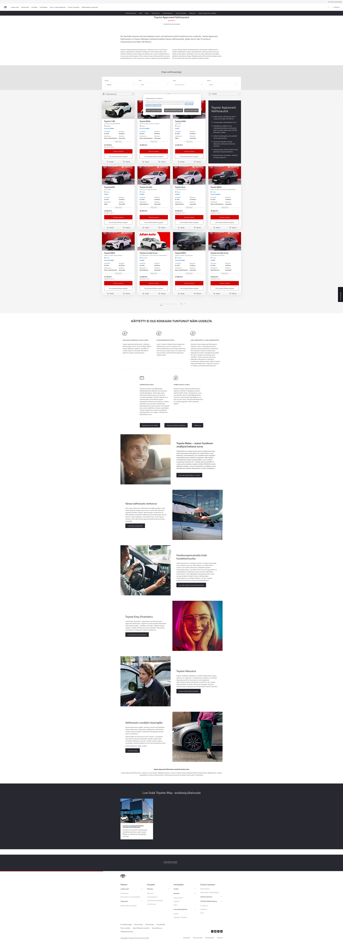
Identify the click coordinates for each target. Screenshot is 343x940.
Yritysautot (124, 901)
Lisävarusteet (178, 898)
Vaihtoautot (25, 7)
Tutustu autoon (118, 151)
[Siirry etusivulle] (5, 7)
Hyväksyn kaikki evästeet (191, 110)
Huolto (176, 889)
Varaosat (177, 901)
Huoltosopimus (152, 897)
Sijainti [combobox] (211, 84)
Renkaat (176, 893)
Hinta (174, 80)
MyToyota (336, 7)
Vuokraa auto (151, 904)
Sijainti (209, 80)
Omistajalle (43, 7)
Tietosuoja (220, 937)
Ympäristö (203, 909)
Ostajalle (34, 7)
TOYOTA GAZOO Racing (208, 901)
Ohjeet (176, 914)
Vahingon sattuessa (180, 917)
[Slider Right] (133, 109)
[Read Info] (113, 147)
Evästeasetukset (209, 937)
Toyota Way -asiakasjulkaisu (209, 892)
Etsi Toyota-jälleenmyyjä (335, 2)
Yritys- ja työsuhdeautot (58, 7)
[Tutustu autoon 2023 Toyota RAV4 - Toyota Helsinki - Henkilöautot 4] (189, 241)
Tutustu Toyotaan (73, 7)
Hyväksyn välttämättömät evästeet (173, 110)
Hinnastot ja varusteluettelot (130, 897)
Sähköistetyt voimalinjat (90, 7)
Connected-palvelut (180, 909)
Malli (140, 80)
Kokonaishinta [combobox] (179, 84)
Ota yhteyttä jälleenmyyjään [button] (118, 156)
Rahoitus (150, 889)
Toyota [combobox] (109, 84)
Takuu (176, 905)
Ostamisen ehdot (197, 937)
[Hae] (328, 7)
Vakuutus (150, 893)
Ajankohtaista (205, 889)
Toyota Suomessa (206, 897)
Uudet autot (15, 7)
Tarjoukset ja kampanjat (155, 900)
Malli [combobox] (142, 84)
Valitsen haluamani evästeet (154, 110)
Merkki (106, 80)
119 (181, 304)
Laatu (202, 913)
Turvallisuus (204, 905)
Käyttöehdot (186, 937)
